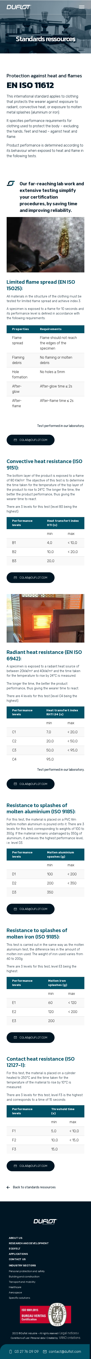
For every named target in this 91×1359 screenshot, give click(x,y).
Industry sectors (22, 1265)
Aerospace (15, 1292)
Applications (18, 1253)
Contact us (17, 1259)
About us (15, 1238)
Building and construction (24, 1276)
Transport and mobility (22, 1281)
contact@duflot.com (65, 1351)
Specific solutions (19, 1297)
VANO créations (69, 1338)
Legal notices (69, 1333)
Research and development (29, 1243)
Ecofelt (15, 1248)
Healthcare (15, 1287)
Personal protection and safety (27, 1271)
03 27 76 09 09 (27, 1351)
